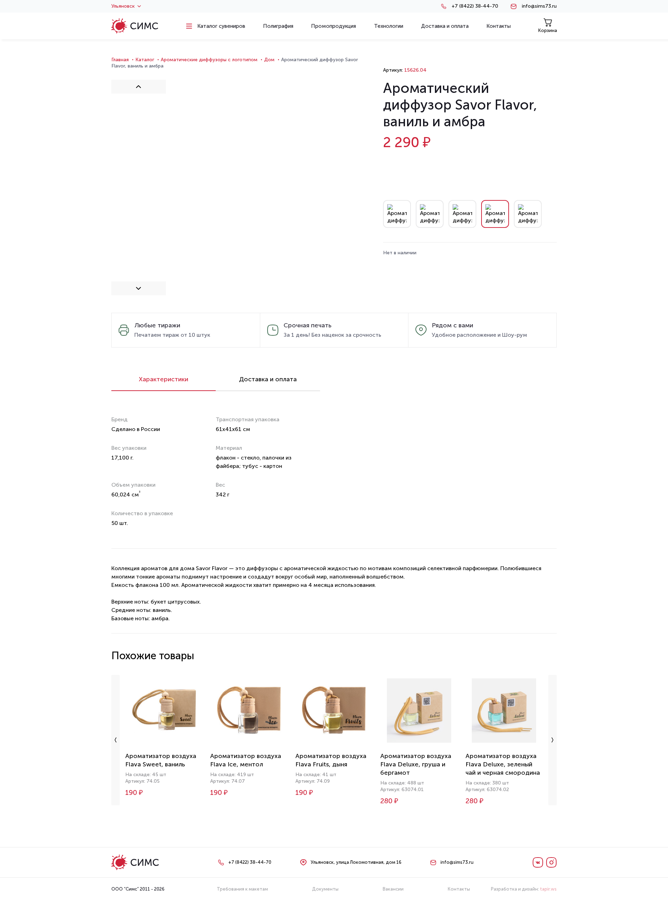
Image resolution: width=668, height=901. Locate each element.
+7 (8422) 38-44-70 (475, 6)
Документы (325, 889)
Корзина (548, 30)
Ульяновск (123, 6)
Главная (120, 60)
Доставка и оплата (268, 379)
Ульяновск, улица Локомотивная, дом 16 (356, 862)
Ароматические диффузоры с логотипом (209, 60)
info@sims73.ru (539, 6)
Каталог (144, 60)
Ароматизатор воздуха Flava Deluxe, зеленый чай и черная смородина (503, 764)
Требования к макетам (242, 889)
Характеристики (163, 379)
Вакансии (393, 889)
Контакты (459, 889)
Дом (269, 60)
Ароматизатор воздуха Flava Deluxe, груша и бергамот (415, 764)
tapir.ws (548, 889)
